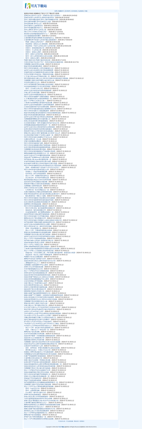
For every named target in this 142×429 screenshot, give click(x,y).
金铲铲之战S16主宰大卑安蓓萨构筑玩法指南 (39, 236)
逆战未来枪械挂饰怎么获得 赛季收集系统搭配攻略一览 (43, 364)
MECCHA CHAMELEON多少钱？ (35, 32)
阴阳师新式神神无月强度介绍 (34, 291)
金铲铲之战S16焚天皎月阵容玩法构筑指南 (38, 117)
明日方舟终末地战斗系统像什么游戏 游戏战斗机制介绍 (43, 220)
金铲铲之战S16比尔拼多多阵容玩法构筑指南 (39, 127)
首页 (55, 11)
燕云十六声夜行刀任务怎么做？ (35, 100)
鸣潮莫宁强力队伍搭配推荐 (33, 256)
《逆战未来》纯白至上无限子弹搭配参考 (38, 254)
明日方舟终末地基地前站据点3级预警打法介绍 (40, 109)
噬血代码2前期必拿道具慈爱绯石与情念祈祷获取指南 (42, 113)
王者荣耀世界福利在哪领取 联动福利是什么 (39, 38)
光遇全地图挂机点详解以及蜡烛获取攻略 (38, 192)
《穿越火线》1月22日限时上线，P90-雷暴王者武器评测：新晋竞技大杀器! (49, 252)
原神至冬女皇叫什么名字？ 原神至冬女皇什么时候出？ (43, 15)
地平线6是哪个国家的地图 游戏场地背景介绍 (39, 222)
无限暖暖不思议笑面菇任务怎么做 (35, 301)
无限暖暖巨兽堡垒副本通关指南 (35, 149)
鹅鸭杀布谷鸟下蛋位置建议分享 (35, 218)
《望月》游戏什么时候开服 (33, 54)
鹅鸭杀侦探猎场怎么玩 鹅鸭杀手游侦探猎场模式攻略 (42, 404)
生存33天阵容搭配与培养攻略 (34, 334)
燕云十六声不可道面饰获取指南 (35, 238)
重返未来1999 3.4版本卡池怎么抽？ (36, 303)
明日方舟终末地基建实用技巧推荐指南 (37, 145)
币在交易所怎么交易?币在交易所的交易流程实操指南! (42, 313)
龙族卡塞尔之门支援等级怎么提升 (35, 283)
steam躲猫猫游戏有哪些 (32, 36)
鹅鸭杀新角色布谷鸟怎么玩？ (34, 406)
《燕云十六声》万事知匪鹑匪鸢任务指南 (38, 230)
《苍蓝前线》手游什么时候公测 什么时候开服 (39, 46)
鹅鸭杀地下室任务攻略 (32, 331)
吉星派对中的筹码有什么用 (33, 346)
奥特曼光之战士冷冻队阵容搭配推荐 (36, 411)
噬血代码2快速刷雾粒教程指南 (34, 115)
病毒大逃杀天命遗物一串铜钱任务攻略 (37, 360)
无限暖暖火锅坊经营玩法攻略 (34, 64)
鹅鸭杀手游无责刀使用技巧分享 (35, 259)
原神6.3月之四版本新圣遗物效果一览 (36, 376)
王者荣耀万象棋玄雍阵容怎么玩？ (35, 402)
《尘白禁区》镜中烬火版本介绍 (35, 392)
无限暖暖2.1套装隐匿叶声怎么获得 (36, 265)
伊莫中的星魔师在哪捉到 (32, 141)
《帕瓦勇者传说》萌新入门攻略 (35, 196)
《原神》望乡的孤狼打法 (32, 228)
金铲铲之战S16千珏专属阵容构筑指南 (37, 155)
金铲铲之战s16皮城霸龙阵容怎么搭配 (37, 224)
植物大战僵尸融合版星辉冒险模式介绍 (37, 293)
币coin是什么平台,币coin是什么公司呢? (37, 315)
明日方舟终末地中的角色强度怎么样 (36, 169)
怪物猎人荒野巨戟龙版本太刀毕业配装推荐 (39, 352)
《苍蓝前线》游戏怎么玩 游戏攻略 (36, 44)
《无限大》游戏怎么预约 (32, 52)
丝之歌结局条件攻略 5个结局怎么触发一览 (38, 135)
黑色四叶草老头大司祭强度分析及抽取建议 (39, 131)
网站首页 (76, 421)
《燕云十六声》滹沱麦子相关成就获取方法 (39, 327)
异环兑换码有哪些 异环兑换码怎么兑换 (37, 21)
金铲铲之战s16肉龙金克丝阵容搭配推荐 (37, 90)
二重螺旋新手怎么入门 (32, 263)
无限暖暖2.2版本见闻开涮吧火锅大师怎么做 (39, 80)
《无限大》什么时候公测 (32, 50)
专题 (86, 11)
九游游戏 (80, 11)
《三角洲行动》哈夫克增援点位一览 (36, 190)
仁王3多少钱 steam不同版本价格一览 (37, 76)
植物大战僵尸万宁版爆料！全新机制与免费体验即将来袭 (43, 295)
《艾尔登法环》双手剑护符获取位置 (36, 177)
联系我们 (82, 421)
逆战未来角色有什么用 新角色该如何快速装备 (39, 366)
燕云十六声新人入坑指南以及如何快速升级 (39, 250)
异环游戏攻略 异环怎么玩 (33, 23)
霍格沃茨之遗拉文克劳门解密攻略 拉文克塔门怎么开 (42, 133)
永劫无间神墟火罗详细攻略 (33, 281)
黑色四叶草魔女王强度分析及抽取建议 (37, 184)
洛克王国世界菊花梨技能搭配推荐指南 (37, 147)
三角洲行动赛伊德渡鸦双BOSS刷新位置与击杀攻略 (41, 248)
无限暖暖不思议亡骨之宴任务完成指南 (37, 368)
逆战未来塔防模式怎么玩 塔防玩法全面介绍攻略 (40, 299)
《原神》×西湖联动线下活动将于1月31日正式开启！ (42, 167)
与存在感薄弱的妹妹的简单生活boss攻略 (38, 398)
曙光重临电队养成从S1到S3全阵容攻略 (37, 179)
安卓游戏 (74, 11)
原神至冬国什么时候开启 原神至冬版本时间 (39, 17)
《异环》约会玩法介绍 (32, 388)
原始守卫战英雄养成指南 (32, 380)
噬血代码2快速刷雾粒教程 (33, 66)
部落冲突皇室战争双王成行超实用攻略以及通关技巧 (42, 194)
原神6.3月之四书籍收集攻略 (33, 267)
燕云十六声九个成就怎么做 (33, 244)
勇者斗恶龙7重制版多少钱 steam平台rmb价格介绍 (41, 400)
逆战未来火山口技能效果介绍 (34, 338)
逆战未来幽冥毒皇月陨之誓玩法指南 (36, 372)
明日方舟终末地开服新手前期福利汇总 (37, 374)
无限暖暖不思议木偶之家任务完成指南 (37, 234)
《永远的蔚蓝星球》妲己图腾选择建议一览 (39, 212)
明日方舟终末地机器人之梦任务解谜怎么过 (39, 68)
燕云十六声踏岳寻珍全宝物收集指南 (36, 271)
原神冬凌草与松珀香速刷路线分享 (35, 273)
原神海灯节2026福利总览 (33, 378)
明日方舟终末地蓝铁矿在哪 (33, 143)
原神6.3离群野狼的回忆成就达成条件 (36, 246)
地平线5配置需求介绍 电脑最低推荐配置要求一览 (41, 382)
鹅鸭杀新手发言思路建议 (32, 415)
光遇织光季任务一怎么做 (32, 139)
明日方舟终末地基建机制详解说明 (35, 206)
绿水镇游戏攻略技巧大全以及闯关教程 (37, 86)
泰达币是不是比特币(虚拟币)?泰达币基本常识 (39, 309)
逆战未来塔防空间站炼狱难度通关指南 (37, 275)
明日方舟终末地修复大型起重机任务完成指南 (39, 198)
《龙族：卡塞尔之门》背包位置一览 (36, 329)
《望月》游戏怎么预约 (32, 58)
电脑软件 (61, 11)
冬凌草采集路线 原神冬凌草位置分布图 (37, 161)
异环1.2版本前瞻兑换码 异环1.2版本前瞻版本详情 (41, 19)
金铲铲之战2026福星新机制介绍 (35, 94)
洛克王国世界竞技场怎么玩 (33, 285)
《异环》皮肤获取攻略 (32, 390)
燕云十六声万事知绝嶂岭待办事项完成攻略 (39, 419)
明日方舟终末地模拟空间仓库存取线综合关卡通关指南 (42, 165)
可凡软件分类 (61, 421)
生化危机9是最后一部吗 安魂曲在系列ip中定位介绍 (41, 123)
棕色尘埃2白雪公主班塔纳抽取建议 (36, 396)
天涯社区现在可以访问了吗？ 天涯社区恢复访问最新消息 (43, 62)
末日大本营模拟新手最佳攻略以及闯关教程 (39, 84)
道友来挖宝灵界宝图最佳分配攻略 (35, 182)
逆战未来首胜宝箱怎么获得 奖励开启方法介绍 (39, 261)
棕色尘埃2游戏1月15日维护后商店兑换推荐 (39, 297)
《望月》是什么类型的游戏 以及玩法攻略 (38, 56)
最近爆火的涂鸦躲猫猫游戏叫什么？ (36, 34)
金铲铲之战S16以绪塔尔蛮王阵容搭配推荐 (38, 70)
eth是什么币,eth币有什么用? (34, 311)
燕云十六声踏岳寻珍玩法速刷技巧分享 (37, 370)
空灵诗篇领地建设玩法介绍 (33, 269)
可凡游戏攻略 (69, 421)
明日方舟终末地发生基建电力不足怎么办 (38, 137)
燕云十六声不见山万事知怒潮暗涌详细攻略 (39, 386)
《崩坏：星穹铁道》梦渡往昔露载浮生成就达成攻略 (42, 348)
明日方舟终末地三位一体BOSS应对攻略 (38, 226)
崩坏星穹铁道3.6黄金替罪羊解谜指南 (36, 214)
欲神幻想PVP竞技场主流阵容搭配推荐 (37, 362)
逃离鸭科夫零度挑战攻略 (32, 204)
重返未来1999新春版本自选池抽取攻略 (37, 232)
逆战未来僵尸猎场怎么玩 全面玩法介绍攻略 (39, 277)
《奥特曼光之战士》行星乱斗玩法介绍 (37, 350)
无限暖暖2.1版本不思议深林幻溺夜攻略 (37, 384)
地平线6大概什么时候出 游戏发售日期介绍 (38, 240)
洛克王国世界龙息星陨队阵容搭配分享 (37, 202)
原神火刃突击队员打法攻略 (33, 188)
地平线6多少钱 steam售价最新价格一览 (37, 159)
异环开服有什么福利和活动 (33, 25)
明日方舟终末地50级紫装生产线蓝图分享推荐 (39, 151)
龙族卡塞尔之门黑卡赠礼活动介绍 (35, 305)
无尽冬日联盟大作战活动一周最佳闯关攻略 (39, 74)
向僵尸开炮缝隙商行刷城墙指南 (35, 356)
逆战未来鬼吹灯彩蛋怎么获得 (34, 242)
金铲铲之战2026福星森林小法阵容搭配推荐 (39, 104)
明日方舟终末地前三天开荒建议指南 (36, 216)
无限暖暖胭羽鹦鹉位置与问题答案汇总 (37, 119)
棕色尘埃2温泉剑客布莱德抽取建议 (36, 121)
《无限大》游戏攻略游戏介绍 (34, 48)
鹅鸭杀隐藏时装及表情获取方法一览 (36, 153)
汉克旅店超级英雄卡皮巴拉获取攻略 (36, 107)
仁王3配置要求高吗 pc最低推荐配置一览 (38, 98)
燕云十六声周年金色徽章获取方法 (35, 413)
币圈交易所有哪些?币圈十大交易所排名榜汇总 (40, 317)
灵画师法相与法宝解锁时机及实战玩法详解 (39, 72)
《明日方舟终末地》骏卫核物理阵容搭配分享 (39, 208)
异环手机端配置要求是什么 (33, 27)
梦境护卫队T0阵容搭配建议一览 (35, 417)
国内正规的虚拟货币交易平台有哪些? (37, 319)
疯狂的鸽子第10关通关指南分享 (35, 289)
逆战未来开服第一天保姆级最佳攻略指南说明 (39, 336)
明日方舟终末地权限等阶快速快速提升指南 (39, 200)
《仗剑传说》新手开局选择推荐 (35, 173)
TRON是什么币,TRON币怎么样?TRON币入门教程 (41, 323)
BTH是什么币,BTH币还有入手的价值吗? (38, 321)
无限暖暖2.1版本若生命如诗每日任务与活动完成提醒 (42, 342)
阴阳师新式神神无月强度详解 (34, 340)
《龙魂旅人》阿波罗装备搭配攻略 (35, 171)
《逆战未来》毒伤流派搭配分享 (35, 210)
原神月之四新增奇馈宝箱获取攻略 (35, 287)
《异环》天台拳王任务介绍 (33, 88)
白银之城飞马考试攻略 (32, 92)
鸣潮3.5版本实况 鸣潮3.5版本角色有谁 (37, 60)
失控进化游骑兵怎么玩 (32, 82)
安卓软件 (67, 11)
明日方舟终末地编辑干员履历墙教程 (36, 96)
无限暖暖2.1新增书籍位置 (33, 186)
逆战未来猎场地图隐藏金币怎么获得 (36, 279)
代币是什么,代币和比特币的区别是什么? (38, 325)
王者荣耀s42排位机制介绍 (33, 358)
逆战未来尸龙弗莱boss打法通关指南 (36, 157)
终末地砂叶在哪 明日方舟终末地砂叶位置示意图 (40, 163)
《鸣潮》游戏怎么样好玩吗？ (34, 42)
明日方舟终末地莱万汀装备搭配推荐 (36, 111)
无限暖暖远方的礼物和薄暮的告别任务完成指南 (40, 354)
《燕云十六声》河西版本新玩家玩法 (36, 175)
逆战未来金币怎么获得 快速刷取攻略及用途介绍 (40, 344)
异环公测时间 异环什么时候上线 (35, 29)
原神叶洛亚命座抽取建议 (32, 394)
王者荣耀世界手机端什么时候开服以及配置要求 (40, 40)
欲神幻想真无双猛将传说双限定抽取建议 (38, 129)
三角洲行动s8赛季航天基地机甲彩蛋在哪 (38, 102)
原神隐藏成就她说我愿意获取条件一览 (37, 125)
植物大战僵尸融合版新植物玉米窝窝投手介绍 (39, 409)
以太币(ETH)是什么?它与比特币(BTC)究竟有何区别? (42, 307)
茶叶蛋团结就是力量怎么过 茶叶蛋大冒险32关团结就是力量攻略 (46, 78)
